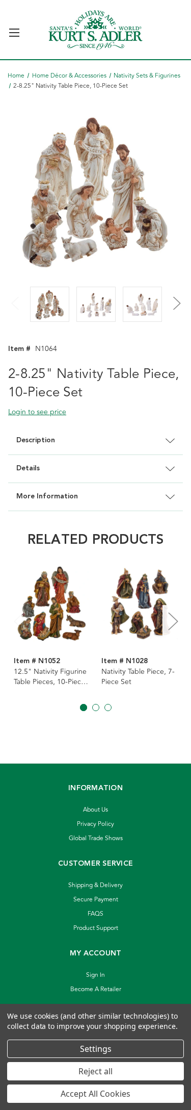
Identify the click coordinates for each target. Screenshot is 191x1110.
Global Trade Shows (96, 838)
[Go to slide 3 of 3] (108, 707)
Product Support (95, 928)
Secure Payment (95, 899)
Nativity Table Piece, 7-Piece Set (138, 677)
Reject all (95, 1071)
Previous (16, 296)
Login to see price (37, 412)
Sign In (95, 975)
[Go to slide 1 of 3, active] (83, 707)
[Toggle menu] (14, 28)
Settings (96, 1048)
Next (175, 296)
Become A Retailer (95, 989)
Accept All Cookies (95, 1093)
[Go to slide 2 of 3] (95, 707)
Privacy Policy (95, 824)
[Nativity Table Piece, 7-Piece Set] (139, 604)
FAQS (95, 914)
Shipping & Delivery (95, 885)
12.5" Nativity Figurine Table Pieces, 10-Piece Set (50, 677)
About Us (95, 810)
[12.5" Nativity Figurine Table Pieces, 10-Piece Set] (52, 604)
